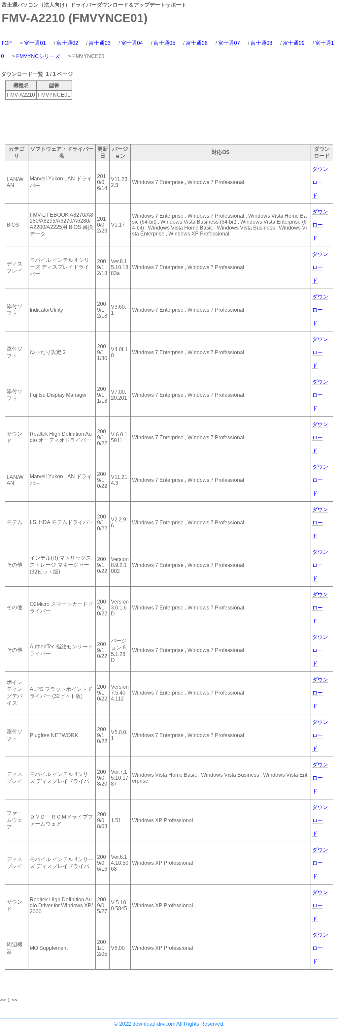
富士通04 (132, 43)
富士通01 (35, 43)
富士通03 (100, 43)
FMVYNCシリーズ (38, 56)
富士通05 (164, 43)
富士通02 (67, 43)
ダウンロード (320, 182)
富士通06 (197, 43)
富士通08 (261, 43)
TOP (6, 43)
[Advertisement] (120, 121)
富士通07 (229, 43)
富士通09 (294, 43)
